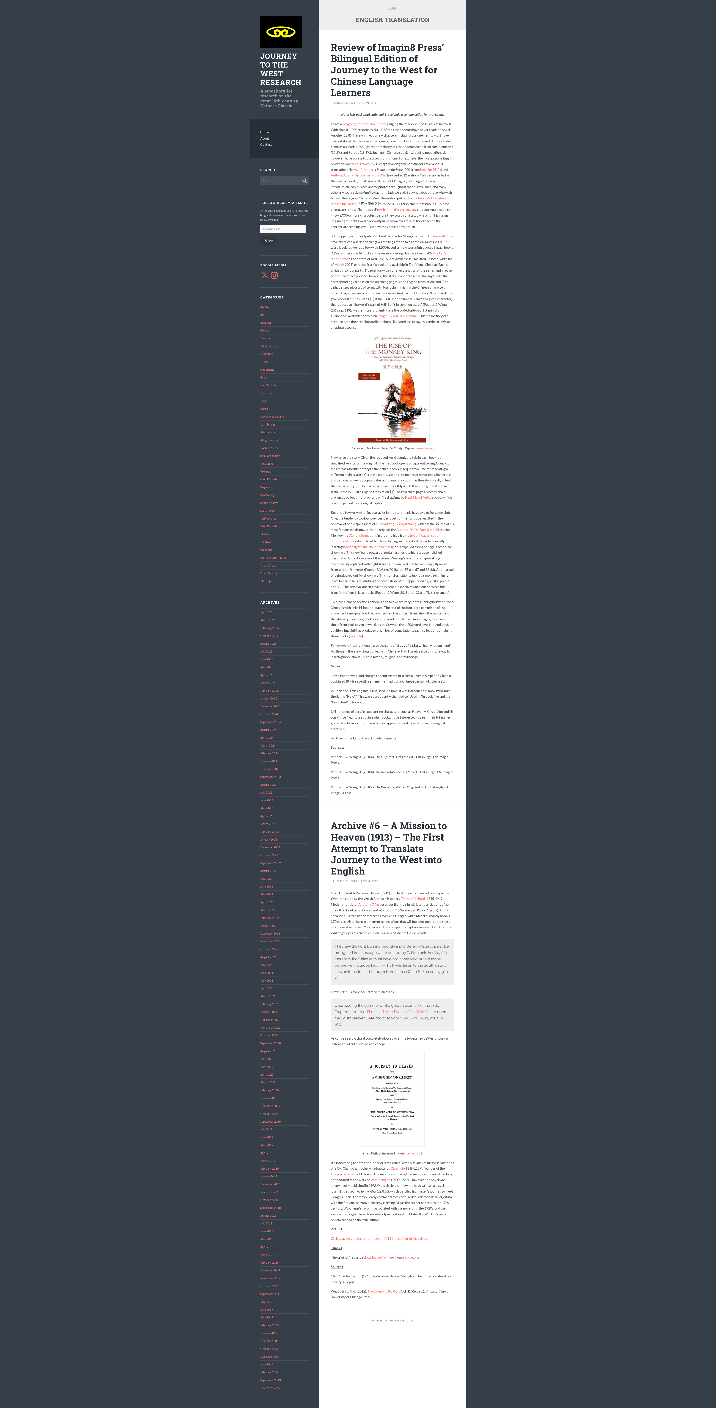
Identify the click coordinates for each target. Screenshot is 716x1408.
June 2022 (266, 886)
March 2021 (268, 996)
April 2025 (267, 675)
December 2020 (270, 1019)
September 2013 (270, 1380)
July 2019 (266, 1129)
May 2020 (266, 1066)
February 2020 (269, 1090)
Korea (264, 408)
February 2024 (269, 753)
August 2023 (268, 784)
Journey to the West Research (280, 69)
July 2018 (266, 1223)
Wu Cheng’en (380, 1180)
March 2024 (268, 745)
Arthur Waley (361, 164)
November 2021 (270, 941)
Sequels (265, 487)
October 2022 (269, 855)
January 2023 (268, 839)
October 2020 (269, 1035)
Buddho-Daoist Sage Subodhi (418, 530)
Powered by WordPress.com (392, 1320)
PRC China (267, 463)
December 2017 (270, 1270)
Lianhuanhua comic (272, 416)
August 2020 (268, 1051)
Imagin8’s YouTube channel (398, 316)
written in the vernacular (397, 209)
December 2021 (270, 933)
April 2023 (267, 816)
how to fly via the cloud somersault (368, 547)
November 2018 (270, 1192)
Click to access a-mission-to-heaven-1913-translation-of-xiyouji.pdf (379, 1238)
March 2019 (268, 1160)
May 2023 (266, 808)
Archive (265, 307)
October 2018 (269, 1200)
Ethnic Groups (269, 346)
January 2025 (268, 698)
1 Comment (367, 102)
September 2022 (270, 863)
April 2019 (267, 1152)
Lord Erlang (267, 424)
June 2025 (266, 659)
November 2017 (270, 1278)
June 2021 (266, 972)
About (264, 138)
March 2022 (268, 910)
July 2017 (266, 1301)
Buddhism (266, 322)
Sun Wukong (268, 518)
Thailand (265, 534)
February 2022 (269, 917)
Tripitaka (265, 542)
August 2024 (268, 729)
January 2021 (268, 1011)
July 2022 (266, 878)
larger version (425, 448)
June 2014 (266, 1364)
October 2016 (269, 1348)
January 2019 (268, 1176)
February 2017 (269, 1325)
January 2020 (268, 1098)
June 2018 (266, 1231)
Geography (267, 369)
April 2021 (267, 988)
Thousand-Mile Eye (383, 1012)
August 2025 (268, 643)
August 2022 (268, 870)
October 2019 (269, 1113)
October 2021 (269, 949)
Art (262, 314)
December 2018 (270, 1184)
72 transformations (363, 535)
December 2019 (270, 1105)
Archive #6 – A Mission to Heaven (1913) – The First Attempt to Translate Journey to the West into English (389, 848)
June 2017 (266, 1309)
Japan (263, 401)
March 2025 (268, 682)
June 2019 (266, 1137)
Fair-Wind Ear (420, 1012)
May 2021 (266, 980)
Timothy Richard (413, 899)
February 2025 (269, 690)
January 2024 (268, 761)
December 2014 (270, 1356)
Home (264, 132)
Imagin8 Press (443, 236)
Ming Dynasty (269, 440)
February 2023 (269, 831)
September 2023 (270, 776)
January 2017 (268, 1333)
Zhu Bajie (266, 581)
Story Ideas (267, 510)
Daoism (265, 338)
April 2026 (267, 612)
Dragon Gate (340, 1174)
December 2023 (270, 769)
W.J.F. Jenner (363, 170)
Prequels (265, 471)
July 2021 (266, 964)
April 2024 (267, 737)
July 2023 (266, 792)
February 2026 (269, 628)
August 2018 (268, 1215)
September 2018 (270, 1207)
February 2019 (269, 1168)
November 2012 (270, 1388)
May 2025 (266, 667)
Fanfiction (266, 354)
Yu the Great (268, 565)
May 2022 (266, 894)
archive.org (410, 1257)
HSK (444, 242)
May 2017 (266, 1317)
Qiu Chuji (397, 1168)
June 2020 (266, 1058)
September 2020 (270, 1043)
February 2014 (269, 1372)
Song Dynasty (269, 502)
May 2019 (266, 1145)
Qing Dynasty (269, 479)
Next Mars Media (417, 497)
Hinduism (266, 393)
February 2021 (269, 1004)
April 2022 (267, 902)
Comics (264, 330)
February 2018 (269, 1262)
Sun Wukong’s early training (396, 524)
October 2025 (269, 635)
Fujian (264, 361)
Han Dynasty (268, 385)
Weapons (266, 549)
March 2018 (268, 1254)
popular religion (270, 455)
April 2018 (267, 1247)
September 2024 (270, 722)
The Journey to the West (370, 175)
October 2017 (269, 1286)
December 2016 (270, 1341)
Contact (266, 144)
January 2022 (268, 925)
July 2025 (266, 651)
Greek (264, 377)
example (356, 636)
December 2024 (270, 706)
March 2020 (268, 1082)
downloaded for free (379, 1257)
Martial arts (267, 432)
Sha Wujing (267, 495)
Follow (268, 240)
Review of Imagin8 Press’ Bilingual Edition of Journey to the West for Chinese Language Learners (387, 70)
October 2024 (269, 714)
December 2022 (270, 847)
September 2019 (270, 1121)
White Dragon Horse (273, 557)
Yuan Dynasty (268, 573)
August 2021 (268, 957)
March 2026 (268, 620)
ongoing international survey (365, 124)
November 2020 (270, 1027)
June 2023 (266, 800)
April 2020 (267, 1074)
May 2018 (266, 1239)
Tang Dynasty (269, 526)
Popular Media (269, 448)
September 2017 (270, 1294)
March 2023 (268, 823)
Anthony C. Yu (341, 175)
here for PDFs (430, 170)
